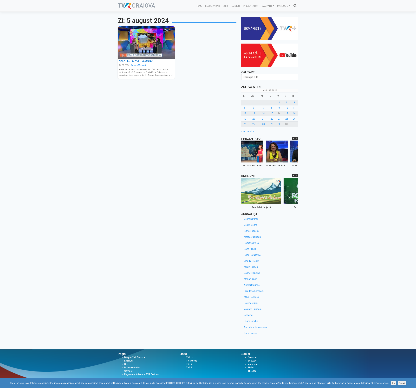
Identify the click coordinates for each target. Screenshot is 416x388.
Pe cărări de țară (261, 207)
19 (245, 118)
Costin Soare (250, 225)
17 (286, 113)
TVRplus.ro (191, 360)
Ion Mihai (248, 315)
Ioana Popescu (251, 231)
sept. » (250, 131)
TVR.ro (189, 357)
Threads (252, 371)
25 (294, 118)
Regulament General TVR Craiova (141, 374)
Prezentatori (251, 6)
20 (253, 118)
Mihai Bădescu (251, 297)
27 (253, 124)
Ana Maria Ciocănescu (255, 327)
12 (245, 113)
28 (263, 124)
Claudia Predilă (251, 261)
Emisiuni (236, 6)
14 (263, 113)
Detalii (402, 383)
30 (279, 124)
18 (294, 113)
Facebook (253, 357)
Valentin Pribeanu (253, 309)
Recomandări (212, 6)
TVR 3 (189, 367)
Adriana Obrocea (252, 165)
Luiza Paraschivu (252, 255)
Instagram (253, 364)
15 (272, 113)
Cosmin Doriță (251, 219)
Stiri (225, 6)
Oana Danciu (250, 333)
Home (199, 6)
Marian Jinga (250, 279)
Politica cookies (132, 367)
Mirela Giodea (251, 267)
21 (263, 118)
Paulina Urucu (251, 303)
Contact (128, 371)
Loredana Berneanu (254, 291)
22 (272, 118)
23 (279, 118)
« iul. (243, 131)
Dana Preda (250, 249)
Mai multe (282, 6)
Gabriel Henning (252, 273)
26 (245, 124)
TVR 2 (189, 364)
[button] (296, 138)
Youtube (252, 360)
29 (272, 124)
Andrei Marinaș (252, 285)
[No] (412, 383)
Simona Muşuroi (138, 65)
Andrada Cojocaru (276, 165)
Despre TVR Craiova (134, 357)
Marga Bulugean (252, 237)
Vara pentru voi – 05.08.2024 (136, 61)
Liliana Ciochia (251, 321)
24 (286, 118)
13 (253, 113)
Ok (393, 383)
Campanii (267, 6)
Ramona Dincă (251, 243)
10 (286, 108)
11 (294, 108)
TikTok (251, 367)
